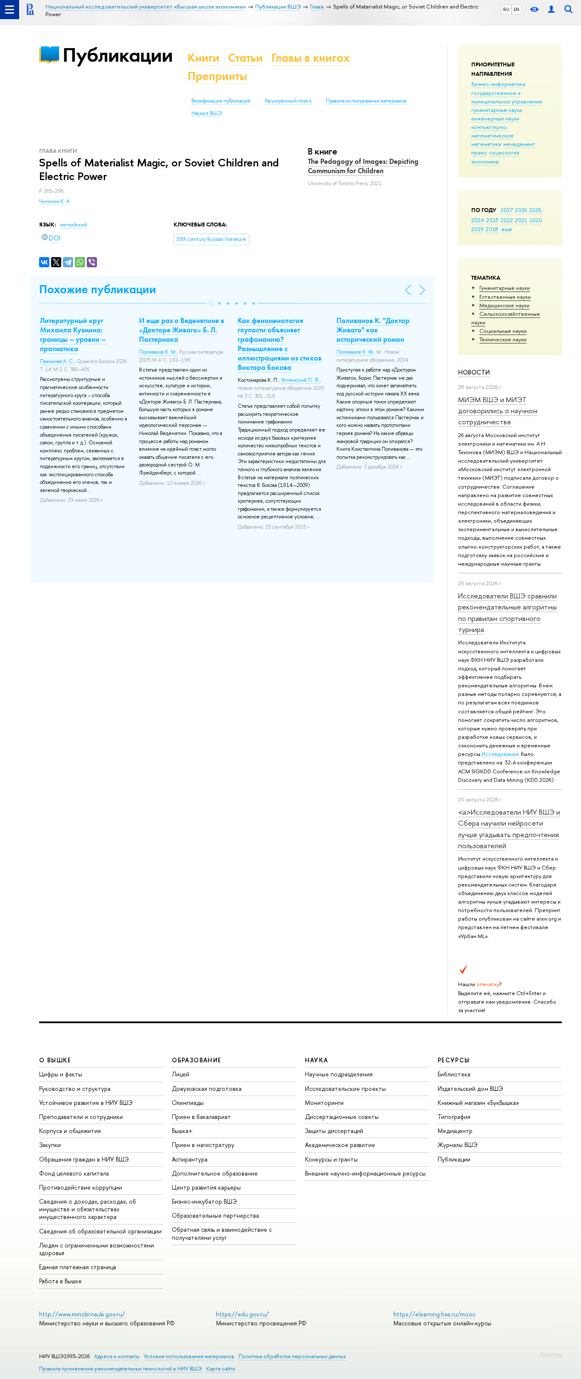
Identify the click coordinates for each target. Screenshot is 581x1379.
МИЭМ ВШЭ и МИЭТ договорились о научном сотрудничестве (498, 411)
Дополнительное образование (215, 1173)
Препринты (217, 76)
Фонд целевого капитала (74, 1173)
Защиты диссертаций (334, 1131)
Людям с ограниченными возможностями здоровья (96, 1249)
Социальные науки (503, 331)
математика (486, 144)
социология (504, 152)
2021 (521, 220)
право (479, 152)
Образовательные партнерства (215, 1215)
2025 (535, 210)
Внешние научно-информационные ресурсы (365, 1173)
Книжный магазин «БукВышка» (478, 1103)
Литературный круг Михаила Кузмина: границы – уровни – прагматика (73, 334)
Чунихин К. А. (55, 201)
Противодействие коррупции (80, 1187)
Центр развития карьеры (206, 1187)
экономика (484, 161)
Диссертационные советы (342, 1117)
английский (73, 224)
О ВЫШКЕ (55, 1060)
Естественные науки (505, 296)
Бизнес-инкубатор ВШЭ (204, 1201)
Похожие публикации (97, 289)
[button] (211, 303)
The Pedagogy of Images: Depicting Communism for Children (363, 166)
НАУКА (316, 1060)
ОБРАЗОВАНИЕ (196, 1060)
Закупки (50, 1145)
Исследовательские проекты (345, 1088)
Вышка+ (182, 1131)
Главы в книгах (310, 57)
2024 (477, 220)
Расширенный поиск (288, 100)
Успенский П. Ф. (300, 380)
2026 (521, 210)
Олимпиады (188, 1103)
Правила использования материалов (366, 100)
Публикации (118, 55)
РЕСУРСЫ (454, 1060)
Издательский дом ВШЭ (470, 1088)
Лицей (180, 1074)
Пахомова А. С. (57, 361)
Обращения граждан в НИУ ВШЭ (84, 1159)
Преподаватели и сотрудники (81, 1117)
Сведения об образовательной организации (100, 1231)
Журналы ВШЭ (458, 1145)
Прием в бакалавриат (201, 1117)
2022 (507, 220)
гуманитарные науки (496, 110)
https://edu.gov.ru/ (242, 1314)
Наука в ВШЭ (206, 113)
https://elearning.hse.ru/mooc (434, 1314)
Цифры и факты (60, 1074)
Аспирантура (190, 1159)
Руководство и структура (75, 1088)
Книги (203, 57)
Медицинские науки (504, 305)
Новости (474, 372)
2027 (507, 210)
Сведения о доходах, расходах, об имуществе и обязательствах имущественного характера (87, 1209)
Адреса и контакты (117, 1356)
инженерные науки (495, 118)
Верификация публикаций (221, 100)
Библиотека (454, 1074)
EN (516, 9)
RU (506, 9)
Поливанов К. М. (158, 352)
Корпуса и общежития (70, 1131)
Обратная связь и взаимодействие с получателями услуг (222, 1233)
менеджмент (519, 144)
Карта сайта (220, 1368)
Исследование (500, 754)
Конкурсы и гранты (331, 1159)
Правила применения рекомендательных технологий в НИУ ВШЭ (120, 1368)
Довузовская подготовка (207, 1088)
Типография (454, 1117)
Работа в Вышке (60, 1281)
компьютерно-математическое (492, 131)
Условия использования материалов (189, 1356)
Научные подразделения (339, 1074)
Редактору (551, 1354)
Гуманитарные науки (504, 288)
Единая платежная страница (77, 1267)
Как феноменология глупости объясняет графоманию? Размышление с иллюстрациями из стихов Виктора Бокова (280, 344)
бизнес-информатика (498, 84)
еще (506, 229)
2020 (536, 220)
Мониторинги (324, 1103)
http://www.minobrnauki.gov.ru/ (82, 1314)
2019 (477, 229)
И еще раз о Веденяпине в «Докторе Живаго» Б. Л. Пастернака (181, 330)
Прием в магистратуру (203, 1145)
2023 (492, 220)
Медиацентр (455, 1131)
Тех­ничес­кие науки (503, 339)
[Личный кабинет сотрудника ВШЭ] (551, 9)
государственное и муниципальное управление (506, 97)
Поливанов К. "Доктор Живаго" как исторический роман (373, 330)
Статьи (245, 57)
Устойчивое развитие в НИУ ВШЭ (86, 1103)
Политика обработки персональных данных (292, 1356)
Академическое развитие (340, 1145)
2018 (492, 229)
